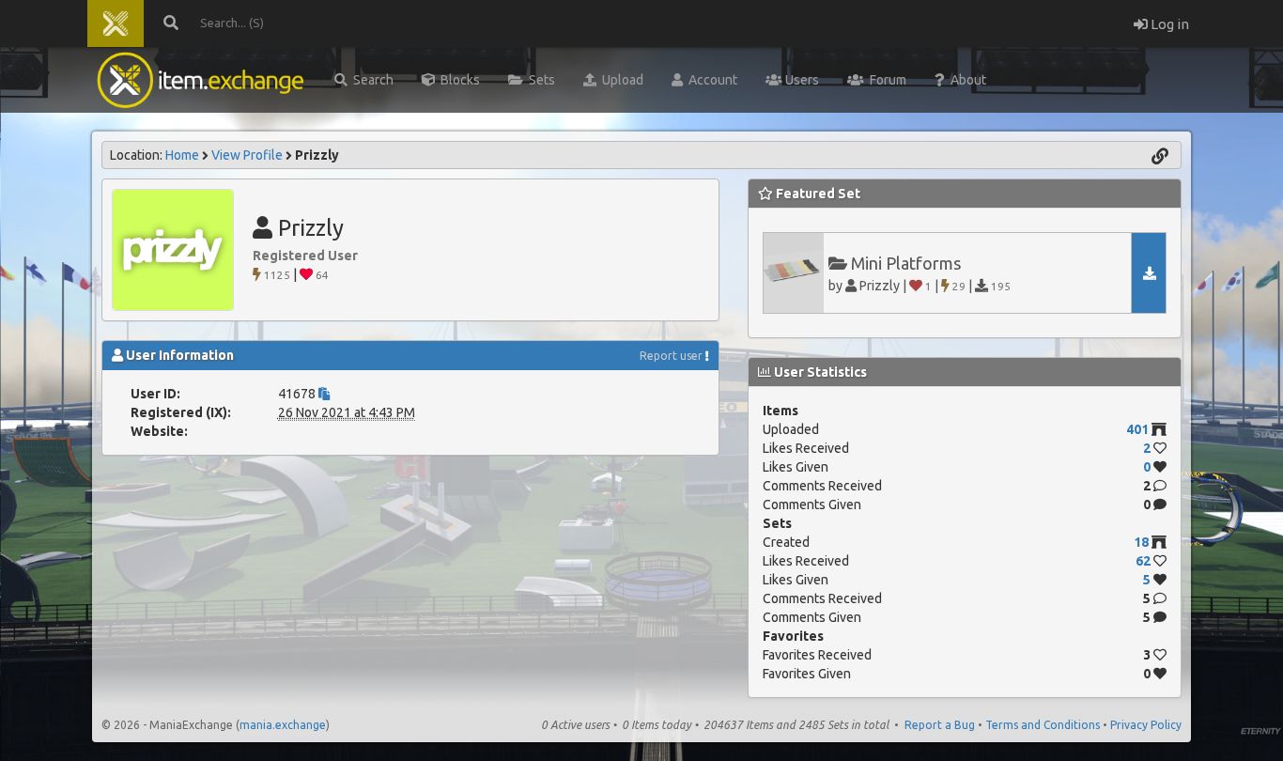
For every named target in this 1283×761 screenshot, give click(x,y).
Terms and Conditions (1042, 725)
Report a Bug (939, 725)
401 (1137, 429)
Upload (619, 79)
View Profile (247, 155)
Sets (539, 79)
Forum (885, 79)
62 (1143, 560)
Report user (671, 355)
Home (182, 155)
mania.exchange (283, 725)
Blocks (457, 79)
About (965, 79)
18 (1141, 542)
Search (371, 79)
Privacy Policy (1146, 725)
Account (710, 79)
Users (800, 79)
